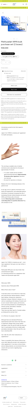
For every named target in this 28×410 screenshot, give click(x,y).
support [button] (3, 371)
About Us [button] (3, 375)
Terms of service (6, 404)
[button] (1, 4)
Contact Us (4, 379)
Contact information (22, 404)
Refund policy (16, 402)
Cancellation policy (17, 406)
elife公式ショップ (9, 402)
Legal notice (10, 406)
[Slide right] (16, 38)
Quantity (3, 59)
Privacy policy (22, 402)
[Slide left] (11, 38)
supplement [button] (4, 368)
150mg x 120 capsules (8, 53)
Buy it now (14, 89)
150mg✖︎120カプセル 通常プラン (9, 56)
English (21, 397)
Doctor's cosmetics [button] (6, 364)
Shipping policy (14, 404)
